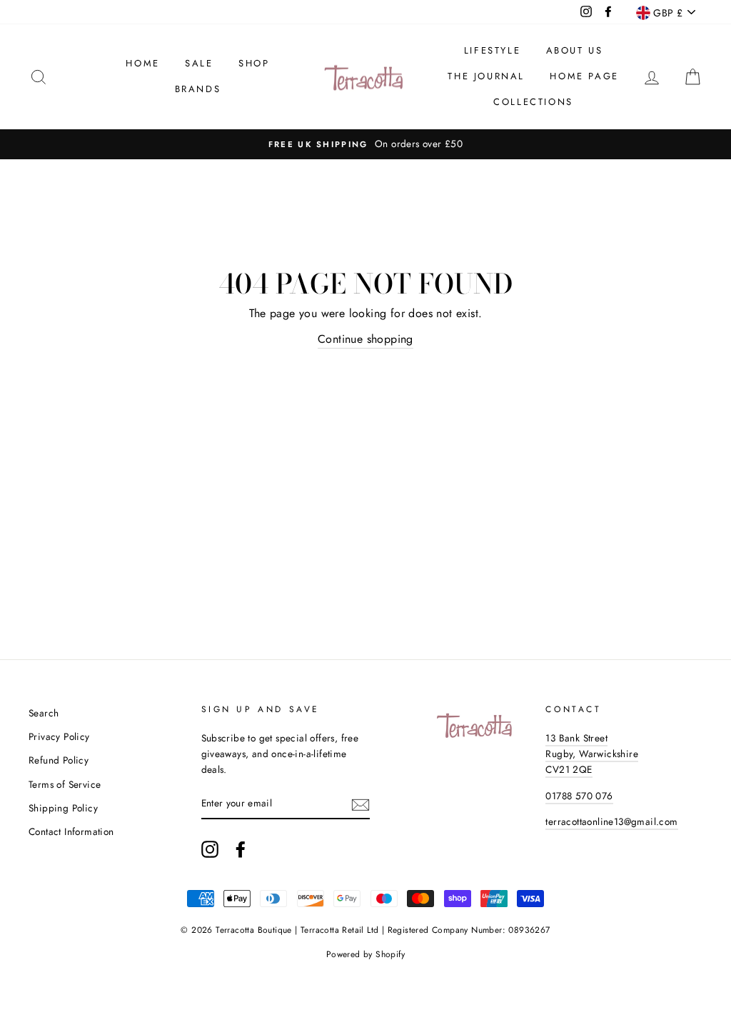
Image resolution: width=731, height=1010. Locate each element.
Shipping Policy (63, 808)
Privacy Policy (59, 736)
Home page (584, 76)
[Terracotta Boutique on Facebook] (240, 849)
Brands (198, 89)
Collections (533, 102)
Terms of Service (65, 784)
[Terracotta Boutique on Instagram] (209, 849)
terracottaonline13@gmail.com (611, 821)
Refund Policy (59, 760)
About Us (574, 50)
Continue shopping (365, 339)
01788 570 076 (578, 796)
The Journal (486, 76)
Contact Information (71, 831)
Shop (253, 63)
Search (44, 713)
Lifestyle (492, 50)
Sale (199, 63)
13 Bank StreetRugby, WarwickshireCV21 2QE (591, 753)
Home (142, 63)
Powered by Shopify (365, 954)
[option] (365, 144)
